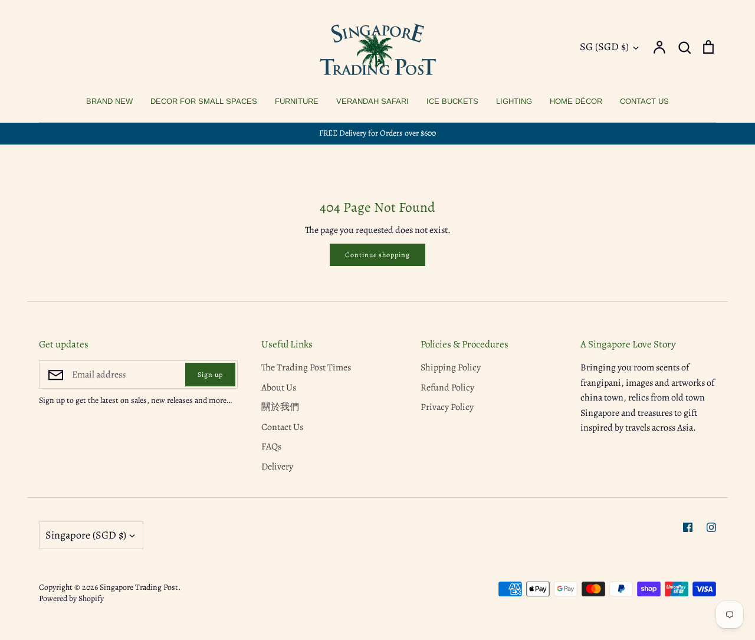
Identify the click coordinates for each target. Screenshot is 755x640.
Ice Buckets (452, 101)
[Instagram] (711, 527)
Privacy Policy (447, 407)
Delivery (277, 466)
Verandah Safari (372, 101)
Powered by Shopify (71, 598)
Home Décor (576, 101)
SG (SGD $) (604, 47)
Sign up (210, 374)
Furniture (297, 101)
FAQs (271, 446)
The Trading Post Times (306, 367)
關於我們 (280, 407)
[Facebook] (688, 527)
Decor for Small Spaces (203, 101)
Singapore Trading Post (139, 587)
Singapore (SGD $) (85, 535)
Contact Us (644, 101)
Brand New (109, 101)
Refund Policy (447, 387)
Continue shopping (377, 255)
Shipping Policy (451, 367)
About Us (278, 387)
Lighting (514, 101)
